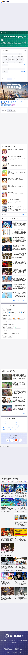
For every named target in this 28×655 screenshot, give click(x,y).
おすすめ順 (10, 78)
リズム (4, 64)
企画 (9, 330)
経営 (3, 59)
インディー (5, 312)
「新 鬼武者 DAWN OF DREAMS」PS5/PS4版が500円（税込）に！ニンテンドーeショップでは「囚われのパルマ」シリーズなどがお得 (21, 495)
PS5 (18, 99)
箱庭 (22, 56)
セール (4, 336)
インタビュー (18, 327)
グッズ (15, 318)
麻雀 (14, 62)
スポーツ (13, 59)
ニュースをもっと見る (20, 413)
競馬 (3, 62)
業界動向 (5, 324)
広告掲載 (25, 640)
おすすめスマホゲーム (9, 146)
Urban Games (3, 103)
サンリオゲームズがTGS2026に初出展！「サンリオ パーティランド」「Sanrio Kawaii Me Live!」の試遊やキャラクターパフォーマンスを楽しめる (7, 584)
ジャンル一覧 (22, 64)
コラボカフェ (21, 318)
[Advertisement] (14, 17)
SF (7, 69)
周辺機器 (5, 315)
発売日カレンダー (6, 333)
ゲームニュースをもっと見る (19, 300)
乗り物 (13, 105)
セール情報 (11, 481)
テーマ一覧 (23, 71)
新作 (4, 309)
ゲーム (5, 32)
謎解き (4, 318)
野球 (18, 59)
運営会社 (14, 642)
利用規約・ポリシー (13, 640)
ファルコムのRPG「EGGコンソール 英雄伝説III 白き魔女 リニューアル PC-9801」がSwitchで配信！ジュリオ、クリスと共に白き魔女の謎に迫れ (7, 540)
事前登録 (9, 309)
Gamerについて (4, 640)
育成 (19, 56)
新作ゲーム (4, 481)
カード (11, 62)
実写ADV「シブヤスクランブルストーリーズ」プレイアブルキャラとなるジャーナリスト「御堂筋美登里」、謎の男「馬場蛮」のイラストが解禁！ (20, 584)
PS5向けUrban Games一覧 (10, 422)
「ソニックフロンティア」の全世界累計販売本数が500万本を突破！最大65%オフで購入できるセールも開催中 (7, 495)
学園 (23, 69)
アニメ (4, 321)
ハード (23, 312)
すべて (4, 54)
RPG (7, 54)
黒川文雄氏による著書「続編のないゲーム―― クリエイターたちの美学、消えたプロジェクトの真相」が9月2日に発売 (21, 539)
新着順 (14, 78)
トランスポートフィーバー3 (11, 102)
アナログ (18, 312)
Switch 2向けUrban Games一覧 (11, 426)
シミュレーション (13, 56)
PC (15, 99)
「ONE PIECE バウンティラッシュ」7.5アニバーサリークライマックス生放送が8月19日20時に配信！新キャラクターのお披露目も (21, 569)
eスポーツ (11, 324)
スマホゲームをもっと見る (19, 214)
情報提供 (20, 640)
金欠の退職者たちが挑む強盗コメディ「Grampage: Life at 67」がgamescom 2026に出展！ (7, 597)
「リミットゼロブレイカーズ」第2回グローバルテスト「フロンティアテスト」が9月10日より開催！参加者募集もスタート (21, 510)
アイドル (10, 69)
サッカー (21, 59)
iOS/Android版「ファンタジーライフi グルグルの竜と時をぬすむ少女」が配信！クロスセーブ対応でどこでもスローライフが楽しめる (7, 510)
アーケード (12, 312)
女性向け (19, 69)
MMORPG (11, 54)
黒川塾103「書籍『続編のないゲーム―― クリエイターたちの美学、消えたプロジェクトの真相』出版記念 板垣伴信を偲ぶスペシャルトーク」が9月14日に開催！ (21, 525)
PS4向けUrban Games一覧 (10, 424)
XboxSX (22, 99)
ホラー (15, 69)
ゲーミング (11, 315)
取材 (4, 327)
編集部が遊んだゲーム (16, 333)
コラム (4, 330)
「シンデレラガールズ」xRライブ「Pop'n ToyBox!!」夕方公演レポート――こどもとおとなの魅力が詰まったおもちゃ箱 (7, 554)
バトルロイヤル (5, 56)
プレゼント (10, 336)
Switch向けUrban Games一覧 (10, 428)
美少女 (4, 71)
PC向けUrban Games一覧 (9, 430)
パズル (7, 62)
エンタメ (10, 318)
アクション (17, 54)
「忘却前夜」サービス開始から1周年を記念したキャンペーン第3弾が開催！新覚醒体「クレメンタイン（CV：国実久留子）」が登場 (21, 598)
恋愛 (10, 59)
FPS (21, 54)
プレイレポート (10, 327)
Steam (26, 99)
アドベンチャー (20, 62)
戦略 (6, 59)
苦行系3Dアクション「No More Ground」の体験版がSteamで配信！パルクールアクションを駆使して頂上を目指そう (7, 569)
